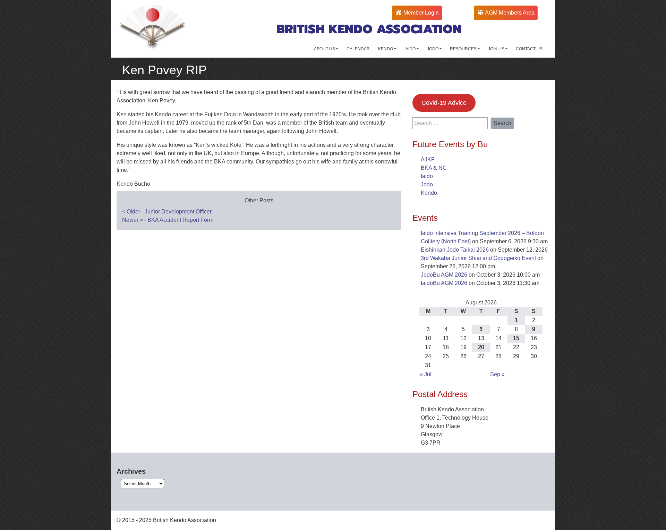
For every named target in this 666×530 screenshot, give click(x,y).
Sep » (497, 374)
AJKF (428, 159)
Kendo (429, 193)
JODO (433, 49)
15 (516, 338)
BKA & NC (434, 168)
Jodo (427, 184)
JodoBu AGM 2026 (444, 275)
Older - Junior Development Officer (167, 211)
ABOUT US (325, 49)
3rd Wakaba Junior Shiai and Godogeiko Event (478, 258)
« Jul (426, 374)
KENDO (386, 49)
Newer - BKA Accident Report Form (167, 220)
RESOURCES (464, 49)
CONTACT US (529, 49)
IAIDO (410, 49)
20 (481, 347)
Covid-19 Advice (444, 102)
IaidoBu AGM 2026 (444, 283)
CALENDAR (358, 49)
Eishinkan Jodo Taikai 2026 (455, 250)
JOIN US (496, 49)
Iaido (427, 176)
